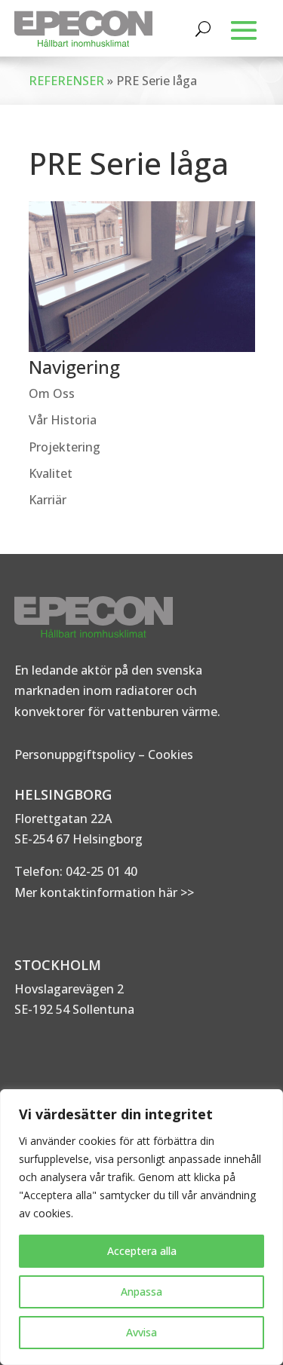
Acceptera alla (142, 1251)
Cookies (170, 754)
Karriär (47, 499)
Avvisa (141, 1332)
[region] (141, 1227)
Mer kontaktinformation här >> (104, 892)
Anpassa (141, 1291)
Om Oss (52, 393)
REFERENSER (66, 80)
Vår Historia (63, 420)
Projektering (64, 447)
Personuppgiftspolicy (74, 754)
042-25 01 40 (100, 871)
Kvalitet (50, 473)
